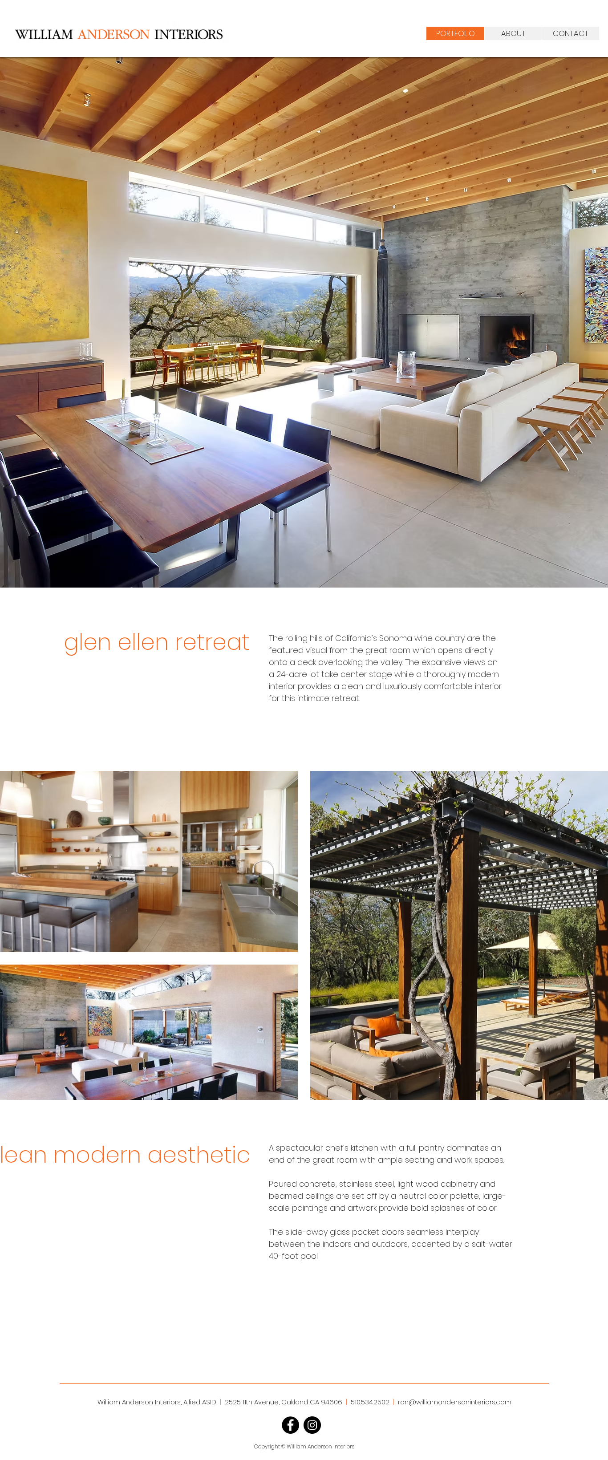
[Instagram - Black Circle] (312, 1425)
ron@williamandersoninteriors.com (454, 1402)
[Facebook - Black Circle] (290, 1425)
